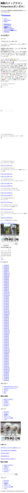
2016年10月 (7, 314)
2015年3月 (6, 344)
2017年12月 (7, 292)
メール (5, 18)
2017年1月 (6, 309)
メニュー (6, 413)
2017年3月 (6, 306)
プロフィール (7, 416)
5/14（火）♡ (7, 404)
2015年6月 (6, 339)
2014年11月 (7, 350)
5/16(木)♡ (6, 400)
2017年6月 (6, 301)
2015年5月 (6, 341)
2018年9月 (6, 278)
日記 (5, 393)
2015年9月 (6, 334)
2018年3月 (6, 287)
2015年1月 (6, 347)
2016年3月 (6, 325)
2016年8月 (6, 317)
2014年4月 (6, 361)
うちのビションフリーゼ (10, 388)
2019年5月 (6, 265)
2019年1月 (6, 271)
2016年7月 (6, 318)
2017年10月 (7, 295)
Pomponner (6, 411)
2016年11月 (7, 312)
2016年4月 (6, 323)
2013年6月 (6, 377)
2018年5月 (6, 284)
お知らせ (6, 389)
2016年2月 (6, 326)
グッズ (5, 391)
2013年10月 (7, 370)
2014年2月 (6, 364)
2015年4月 (6, 342)
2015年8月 (6, 336)
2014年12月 (7, 348)
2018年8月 (6, 279)
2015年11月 (7, 331)
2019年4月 (6, 267)
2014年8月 (6, 355)
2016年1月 (6, 328)
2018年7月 (6, 281)
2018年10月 (7, 276)
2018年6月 (6, 282)
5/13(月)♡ (6, 405)
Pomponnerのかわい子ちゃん (11, 386)
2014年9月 (6, 353)
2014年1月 (6, 366)
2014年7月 (6, 356)
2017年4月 (6, 304)
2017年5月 (6, 303)
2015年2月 (6, 345)
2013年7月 (6, 375)
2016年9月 (6, 315)
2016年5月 (6, 322)
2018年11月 (7, 274)
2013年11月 (7, 369)
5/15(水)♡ (6, 402)
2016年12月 (7, 311)
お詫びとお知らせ (8, 399)
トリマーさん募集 (8, 418)
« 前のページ (4, 223)
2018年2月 (6, 289)
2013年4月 (6, 380)
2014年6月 (6, 358)
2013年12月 (7, 367)
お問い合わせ (7, 20)
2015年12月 (7, 330)
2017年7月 (6, 300)
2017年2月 (6, 307)
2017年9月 (6, 296)
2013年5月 (6, 378)
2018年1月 (6, 290)
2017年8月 (6, 298)
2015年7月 (6, 337)
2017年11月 (7, 293)
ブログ (5, 419)
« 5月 (2, 259)
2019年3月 (6, 268)
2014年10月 (7, 352)
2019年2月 (6, 270)
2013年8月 (6, 374)
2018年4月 (6, 285)
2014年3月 (6, 363)
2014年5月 (6, 359)
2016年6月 (6, 320)
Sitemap (5, 21)
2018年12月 (7, 273)
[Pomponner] (6, 15)
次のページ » (11, 223)
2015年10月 (7, 333)
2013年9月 (6, 372)
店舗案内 (6, 414)
